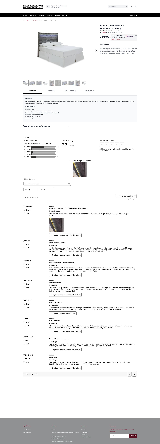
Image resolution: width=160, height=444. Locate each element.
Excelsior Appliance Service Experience (62, 441)
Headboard (35, 20)
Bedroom (29, 20)
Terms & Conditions (86, 437)
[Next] (96, 50)
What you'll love (104, 44)
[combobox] (118, 6)
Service (54, 429)
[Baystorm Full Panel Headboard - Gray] (61, 50)
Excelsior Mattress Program (59, 436)
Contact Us (83, 434)
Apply (113, 39)
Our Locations (84, 432)
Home (24, 20)
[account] (135, 7)
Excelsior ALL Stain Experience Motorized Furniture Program (65, 433)
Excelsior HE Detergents (58, 438)
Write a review (116, 30)
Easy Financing (27, 432)
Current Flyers (26, 429)
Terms (118, 39)
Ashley (104, 32)
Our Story (83, 429)
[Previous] (25, 50)
